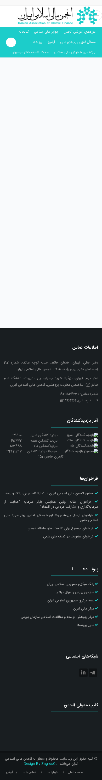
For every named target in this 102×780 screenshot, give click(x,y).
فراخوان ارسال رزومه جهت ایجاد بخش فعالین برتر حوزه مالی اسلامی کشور (51, 517)
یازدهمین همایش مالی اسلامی (74, 52)
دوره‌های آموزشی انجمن (79, 32)
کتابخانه (24, 32)
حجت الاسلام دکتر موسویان (30, 52)
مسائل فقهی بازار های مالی (77, 42)
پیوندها (37, 42)
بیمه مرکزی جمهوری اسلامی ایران (70, 600)
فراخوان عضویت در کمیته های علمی (68, 536)
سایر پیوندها (85, 625)
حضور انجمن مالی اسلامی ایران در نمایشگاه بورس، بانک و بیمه (49, 493)
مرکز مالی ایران (83, 609)
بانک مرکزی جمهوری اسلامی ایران (70, 584)
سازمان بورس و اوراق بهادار (75, 592)
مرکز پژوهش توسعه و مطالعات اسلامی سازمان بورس (57, 617)
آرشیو (51, 42)
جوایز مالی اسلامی (46, 32)
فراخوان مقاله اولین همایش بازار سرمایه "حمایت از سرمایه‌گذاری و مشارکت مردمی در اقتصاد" (51, 504)
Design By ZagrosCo (41, 764)
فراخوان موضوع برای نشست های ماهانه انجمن (60, 528)
